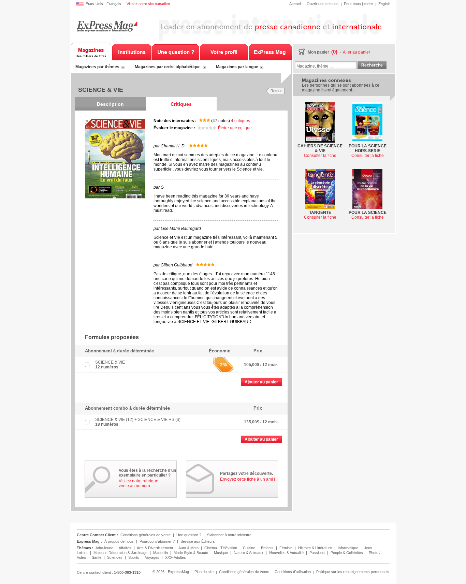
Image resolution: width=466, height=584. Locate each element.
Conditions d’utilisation (293, 572)
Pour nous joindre (358, 4)
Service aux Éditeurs (197, 541)
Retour (276, 91)
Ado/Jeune (105, 548)
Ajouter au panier (261, 382)
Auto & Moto (189, 548)
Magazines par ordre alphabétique (168, 66)
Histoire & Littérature (315, 548)
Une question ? (176, 51)
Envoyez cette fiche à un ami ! (247, 479)
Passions (317, 553)
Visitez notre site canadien (148, 4)
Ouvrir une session (322, 4)
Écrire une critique (235, 128)
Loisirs (83, 553)
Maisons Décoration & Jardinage (120, 553)
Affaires (125, 548)
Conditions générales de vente (145, 535)
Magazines (91, 51)
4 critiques (240, 120)
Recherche (372, 65)
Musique (221, 553)
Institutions (132, 51)
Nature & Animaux (249, 553)
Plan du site (204, 572)
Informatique (348, 548)
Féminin (286, 548)
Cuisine (249, 548)
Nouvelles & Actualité (287, 553)
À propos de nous (119, 541)
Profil (224, 51)
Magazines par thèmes (97, 66)
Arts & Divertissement (155, 548)
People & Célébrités (347, 553)
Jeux (368, 548)
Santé (97, 557)
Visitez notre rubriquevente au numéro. (138, 483)
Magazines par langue (237, 66)
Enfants (268, 548)
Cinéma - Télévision (221, 548)
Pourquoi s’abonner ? (157, 541)
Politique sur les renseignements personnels (352, 572)
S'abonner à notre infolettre (229, 535)
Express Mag (107, 26)
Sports (134, 557)
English (384, 4)
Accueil (295, 4)
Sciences (115, 557)
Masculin (161, 553)
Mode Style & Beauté (191, 553)
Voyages (152, 557)
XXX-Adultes (175, 557)
